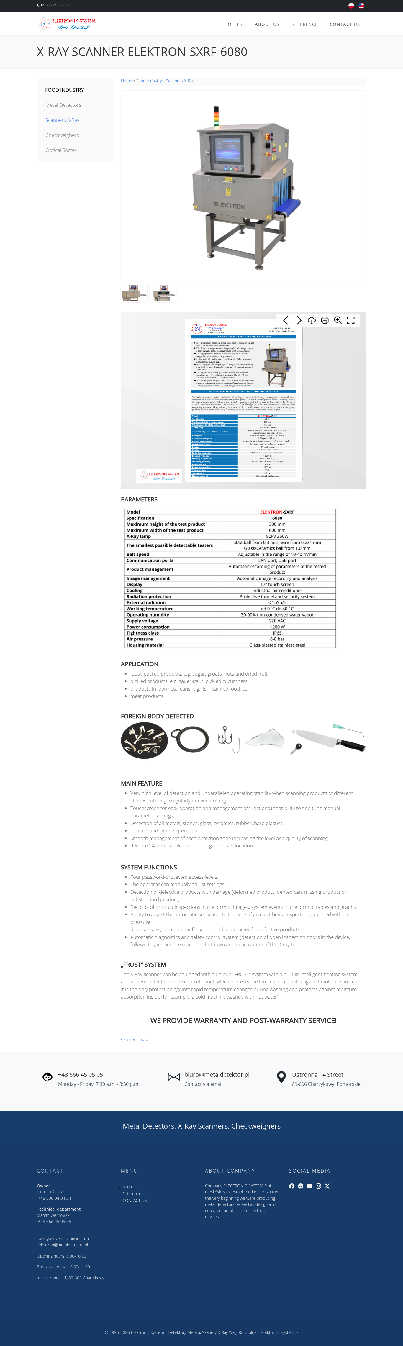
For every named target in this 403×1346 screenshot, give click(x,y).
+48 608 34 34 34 (54, 1198)
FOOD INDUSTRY (64, 89)
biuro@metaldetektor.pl (217, 1074)
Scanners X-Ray (62, 120)
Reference (304, 24)
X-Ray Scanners (203, 1126)
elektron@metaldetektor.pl (63, 1244)
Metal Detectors (63, 104)
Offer (235, 24)
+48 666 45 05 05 (54, 5)
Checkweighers (62, 135)
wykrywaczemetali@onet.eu (64, 1238)
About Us (267, 24)
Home (126, 80)
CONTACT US (345, 24)
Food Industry (149, 80)
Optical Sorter (61, 150)
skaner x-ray (134, 1039)
